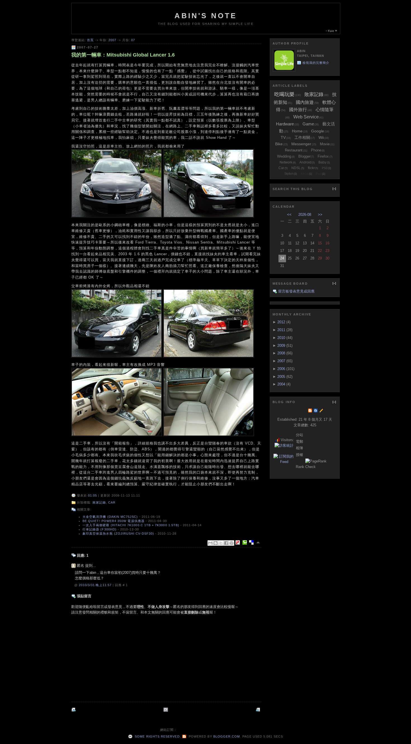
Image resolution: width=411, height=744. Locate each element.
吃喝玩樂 (284, 94)
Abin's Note (205, 15)
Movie (325, 144)
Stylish (288, 173)
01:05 (92, 495)
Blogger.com (226, 736)
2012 (281, 322)
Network (286, 162)
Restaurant (294, 150)
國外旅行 (298, 109)
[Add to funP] (238, 542)
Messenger (301, 144)
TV (283, 137)
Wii (321, 137)
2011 (281, 330)
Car (111, 502)
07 (133, 40)
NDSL (296, 168)
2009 (281, 345)
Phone (316, 150)
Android (305, 162)
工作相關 (302, 137)
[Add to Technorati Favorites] (245, 542)
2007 (112, 40)
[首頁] (166, 709)
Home (297, 131)
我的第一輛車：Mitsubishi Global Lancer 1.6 (123, 55)
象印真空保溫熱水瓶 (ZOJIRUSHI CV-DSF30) (118, 533)
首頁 (90, 40)
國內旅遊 (305, 102)
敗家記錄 (99, 502)
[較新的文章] (74, 709)
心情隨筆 (325, 109)
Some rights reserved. (157, 736)
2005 (281, 377)
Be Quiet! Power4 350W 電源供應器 (113, 521)
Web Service (306, 116)
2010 (281, 338)
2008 (281, 353)
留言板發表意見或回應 (296, 291)
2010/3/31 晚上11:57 (96, 585)
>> (320, 214)
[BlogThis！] (215, 543)
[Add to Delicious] (252, 542)
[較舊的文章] (258, 709)
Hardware (285, 123)
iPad (319, 173)
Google (317, 131)
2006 (281, 369)
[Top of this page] (258, 542)
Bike (279, 144)
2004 (281, 384)
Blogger (304, 156)
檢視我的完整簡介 (316, 62)
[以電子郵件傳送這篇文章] (210, 543)
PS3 (324, 168)
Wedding (284, 156)
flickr (311, 168)
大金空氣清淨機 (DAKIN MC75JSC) (110, 516)
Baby (322, 162)
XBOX (305, 173)
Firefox (323, 156)
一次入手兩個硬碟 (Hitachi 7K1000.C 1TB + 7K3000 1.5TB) (130, 525)
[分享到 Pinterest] (231, 543)
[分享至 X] (221, 543)
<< (289, 214)
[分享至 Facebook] (226, 543)
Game (308, 123)
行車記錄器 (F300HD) (99, 529)
